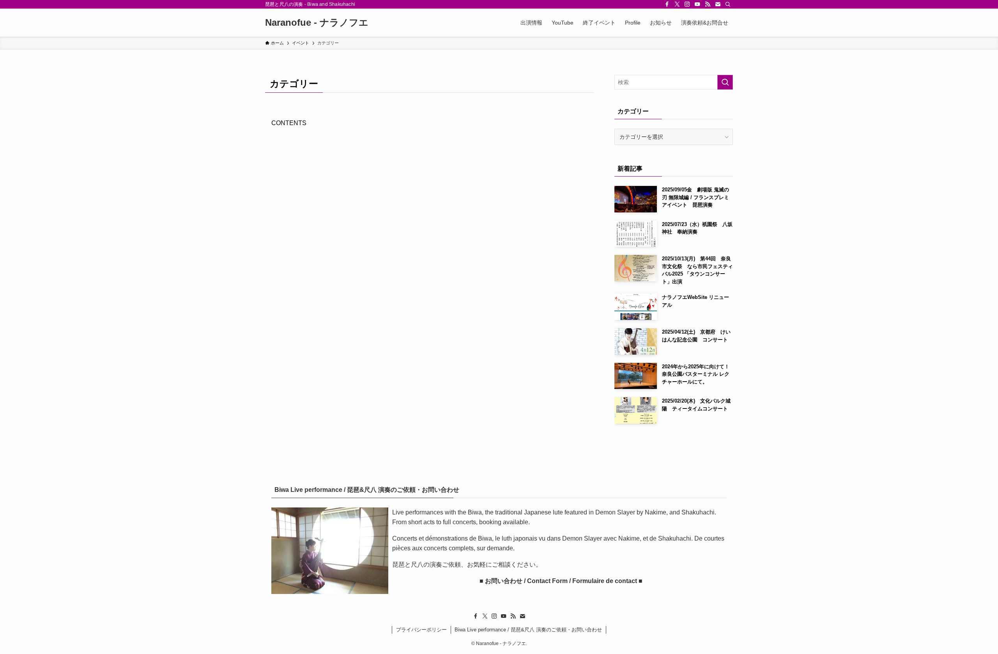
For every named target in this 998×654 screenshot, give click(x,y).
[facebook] (667, 4)
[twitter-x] (677, 4)
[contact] (718, 4)
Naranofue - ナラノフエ (316, 22)
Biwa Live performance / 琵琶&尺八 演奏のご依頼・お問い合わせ (528, 630)
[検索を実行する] (725, 82)
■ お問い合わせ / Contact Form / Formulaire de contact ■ (559, 581)
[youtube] (697, 4)
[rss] (707, 4)
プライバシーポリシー (421, 630)
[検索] (728, 4)
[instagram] (687, 4)
